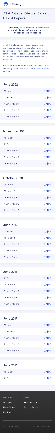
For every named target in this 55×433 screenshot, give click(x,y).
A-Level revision (41, 68)
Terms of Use (30, 402)
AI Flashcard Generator (33, 27)
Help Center (9, 407)
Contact (7, 412)
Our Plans (8, 402)
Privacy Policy (31, 407)
